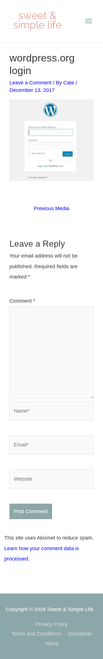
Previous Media (51, 208)
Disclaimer (80, 634)
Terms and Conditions (36, 634)
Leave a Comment (30, 83)
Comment (22, 301)
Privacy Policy (51, 624)
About (51, 643)
